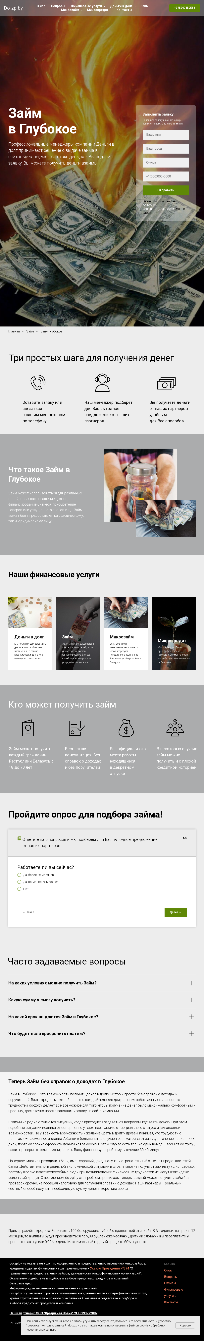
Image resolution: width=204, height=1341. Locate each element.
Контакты (124, 10)
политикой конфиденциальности (158, 848)
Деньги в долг (121, 6)
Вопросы (58, 6)
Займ (144, 6)
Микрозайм (70, 10)
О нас (41, 6)
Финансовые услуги (87, 6)
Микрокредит (98, 10)
